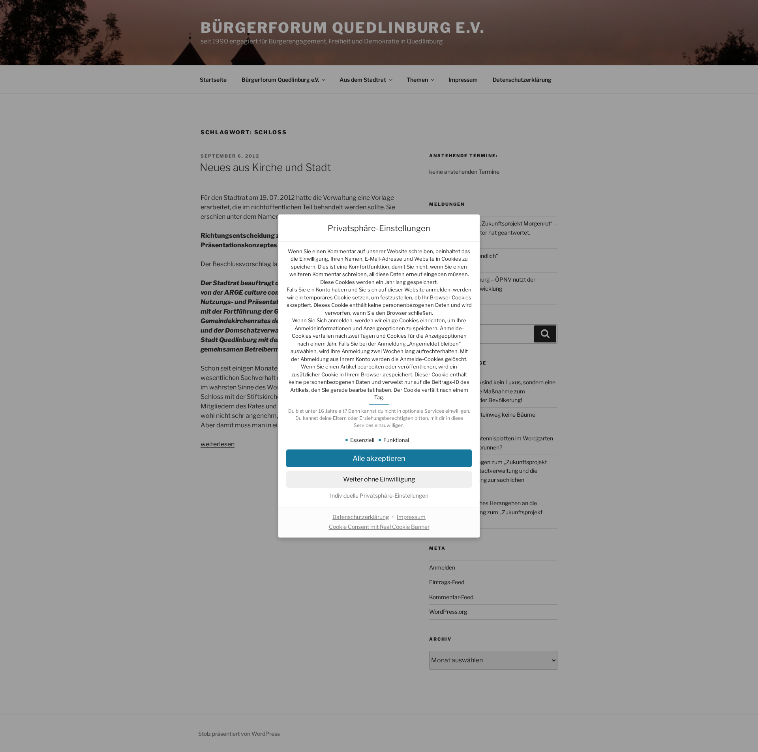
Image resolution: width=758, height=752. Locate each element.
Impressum (411, 516)
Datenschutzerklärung (360, 516)
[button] (379, 458)
